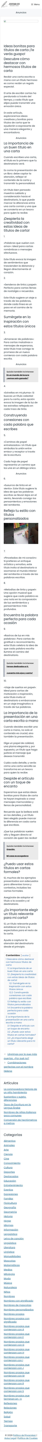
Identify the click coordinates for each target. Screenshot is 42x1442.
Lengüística (10, 1234)
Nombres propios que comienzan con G (17, 1343)
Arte (6, 1149)
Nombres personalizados (19, 1309)
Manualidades (12, 1256)
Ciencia (8, 1154)
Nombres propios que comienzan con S (17, 1389)
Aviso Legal (10, 1438)
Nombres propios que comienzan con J (17, 1366)
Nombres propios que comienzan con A (17, 1328)
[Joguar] (10, 4)
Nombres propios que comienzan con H (17, 1351)
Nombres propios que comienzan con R (17, 1382)
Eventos (8, 1189)
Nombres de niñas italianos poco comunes (20, 1114)
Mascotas (10, 1260)
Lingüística (10, 1243)
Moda (7, 1278)
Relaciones (10, 1407)
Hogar (7, 1220)
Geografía (10, 1207)
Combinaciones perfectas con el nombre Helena (18, 1067)
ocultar (25, 955)
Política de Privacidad (24, 1435)
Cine (6, 1158)
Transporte (10, 1425)
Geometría (10, 1212)
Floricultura (10, 1203)
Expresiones (11, 1194)
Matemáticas (12, 1265)
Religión (8, 1412)
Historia (8, 1216)
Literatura (9, 1247)
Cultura (8, 1167)
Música (8, 1283)
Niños (7, 1291)
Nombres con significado (18, 1300)
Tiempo (8, 1421)
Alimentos (10, 1140)
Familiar (8, 1198)
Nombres (9, 1296)
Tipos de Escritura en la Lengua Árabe (17, 1106)
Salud (7, 1416)
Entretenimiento (13, 1185)
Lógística (9, 1252)
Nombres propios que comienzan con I (17, 1358)
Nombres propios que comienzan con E (17, 1335)
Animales (9, 1145)
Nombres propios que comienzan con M (17, 1374)
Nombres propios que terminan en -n (17, 1397)
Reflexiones (10, 1403)
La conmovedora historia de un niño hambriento (20, 1090)
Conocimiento (12, 1163)
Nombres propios (14, 1314)
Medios (8, 1269)
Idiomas (8, 1225)
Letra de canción (14, 1238)
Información (11, 1229)
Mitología (9, 1274)
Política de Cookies (28, 1438)
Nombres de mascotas (17, 1305)
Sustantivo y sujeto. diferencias (15, 1098)
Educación (10, 1180)
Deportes (9, 1172)
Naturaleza (10, 1287)
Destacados (11, 1176)
